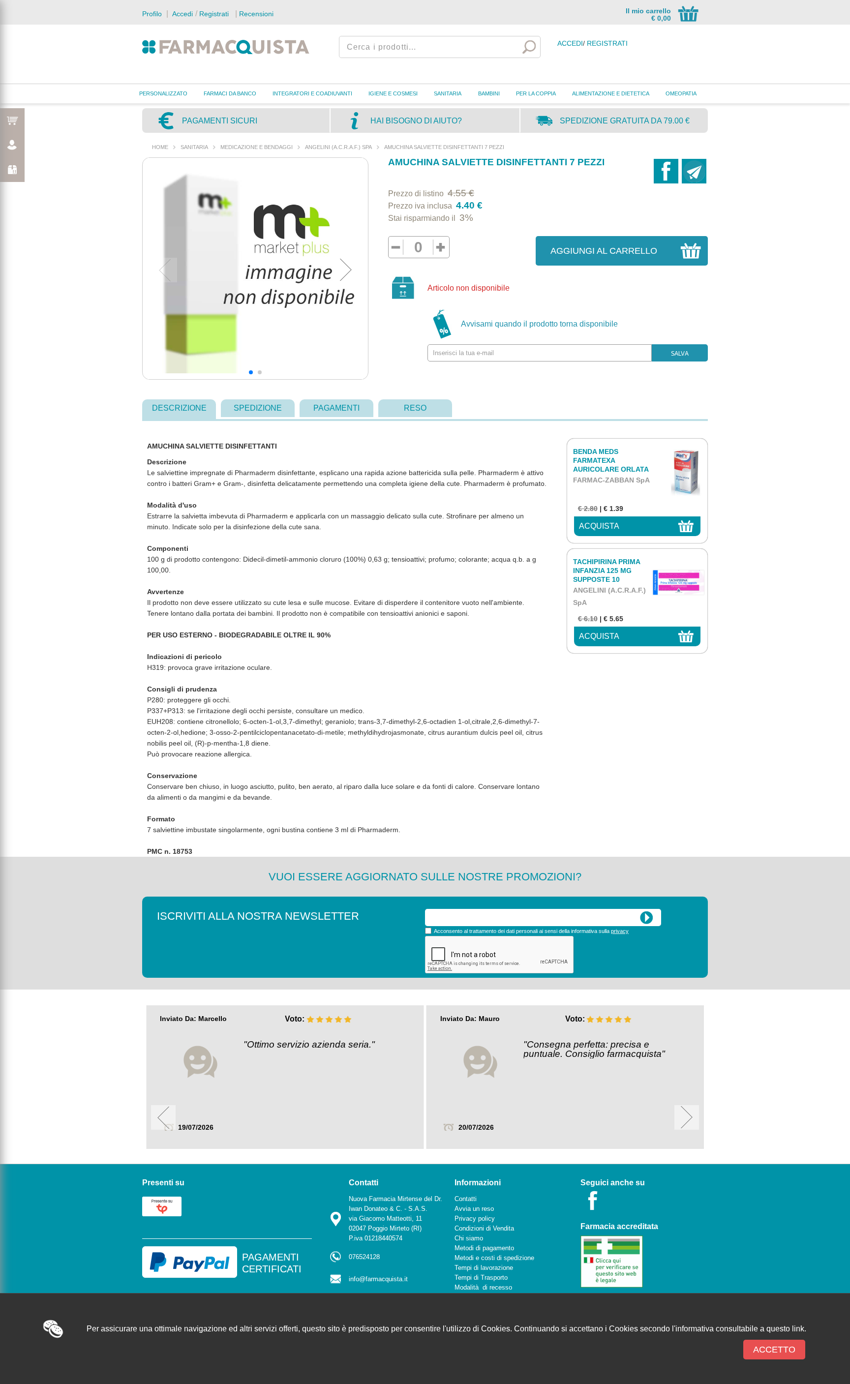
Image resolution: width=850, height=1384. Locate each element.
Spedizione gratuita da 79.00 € (625, 121)
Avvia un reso (474, 1208)
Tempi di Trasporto (481, 1277)
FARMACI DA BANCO (230, 93)
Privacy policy (475, 1218)
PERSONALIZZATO (163, 93)
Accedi (181, 14)
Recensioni (256, 14)
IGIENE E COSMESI (393, 93)
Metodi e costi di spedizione (494, 1258)
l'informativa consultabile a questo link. (739, 1328)
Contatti (466, 1199)
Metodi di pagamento (484, 1248)
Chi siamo (469, 1238)
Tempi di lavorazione (484, 1267)
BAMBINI (489, 93)
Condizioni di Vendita (484, 1228)
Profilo (152, 14)
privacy (620, 931)
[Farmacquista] (225, 47)
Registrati (214, 14)
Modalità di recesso (483, 1287)
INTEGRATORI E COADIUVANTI (312, 93)
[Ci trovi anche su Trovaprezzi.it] (162, 1205)
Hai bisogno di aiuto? (416, 121)
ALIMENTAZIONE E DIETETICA (610, 93)
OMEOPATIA (681, 93)
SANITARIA (447, 93)
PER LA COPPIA (536, 93)
